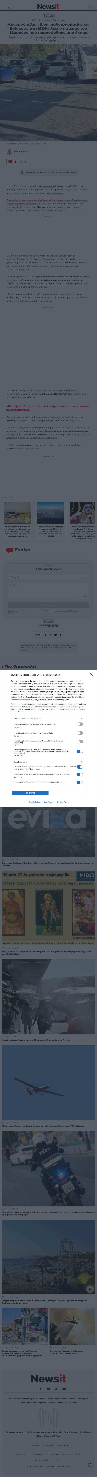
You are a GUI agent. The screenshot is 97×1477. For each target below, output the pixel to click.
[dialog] (48, 738)
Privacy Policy (62, 802)
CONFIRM (30, 793)
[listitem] (48, 718)
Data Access (48, 802)
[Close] (92, 675)
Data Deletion (34, 802)
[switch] (80, 724)
